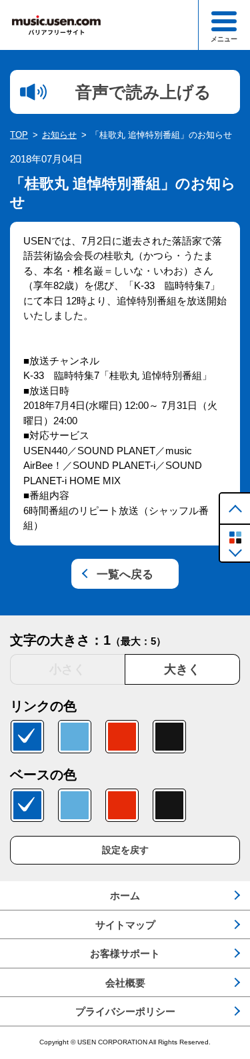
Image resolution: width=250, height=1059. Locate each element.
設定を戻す (125, 850)
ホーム (125, 895)
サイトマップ (125, 924)
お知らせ (59, 135)
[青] (27, 736)
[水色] (74, 736)
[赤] (122, 736)
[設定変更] (235, 543)
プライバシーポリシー (125, 1011)
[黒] (169, 736)
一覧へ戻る (125, 574)
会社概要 (125, 982)
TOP (19, 135)
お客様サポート (125, 953)
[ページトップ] (235, 509)
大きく (182, 669)
